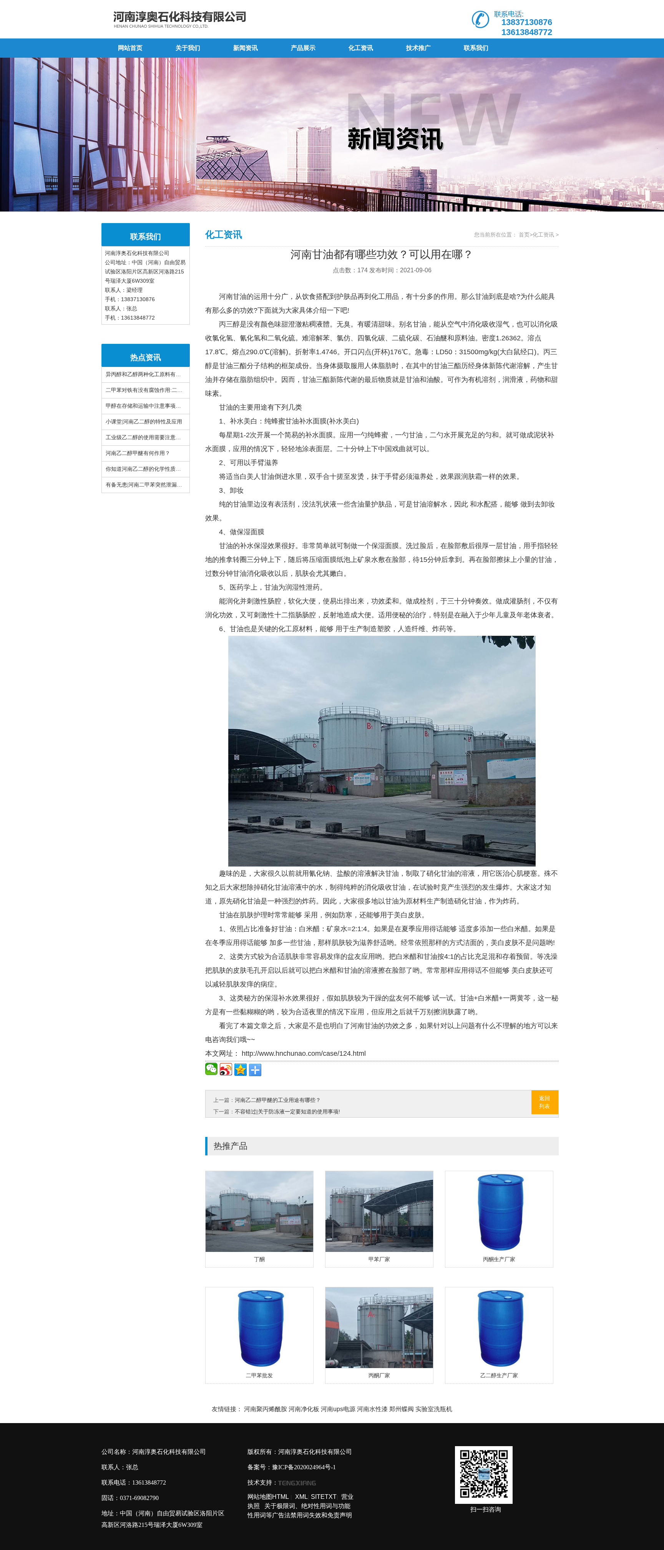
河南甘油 (233, 296)
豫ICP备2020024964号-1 (304, 1467)
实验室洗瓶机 (433, 1409)
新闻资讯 (245, 48)
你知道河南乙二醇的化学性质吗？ (146, 469)
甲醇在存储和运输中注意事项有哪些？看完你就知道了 (170, 406)
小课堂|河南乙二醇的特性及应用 (144, 422)
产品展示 (303, 48)
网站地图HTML (268, 1496)
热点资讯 (145, 357)
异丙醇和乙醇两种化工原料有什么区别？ (154, 374)
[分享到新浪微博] (226, 1069)
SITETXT (324, 1496)
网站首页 (130, 48)
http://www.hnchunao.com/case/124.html (303, 1053)
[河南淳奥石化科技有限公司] (216, 19)
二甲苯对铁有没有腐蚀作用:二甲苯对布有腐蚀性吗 (166, 390)
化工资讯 (361, 48)
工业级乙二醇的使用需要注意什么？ (149, 437)
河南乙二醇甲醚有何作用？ (138, 453)
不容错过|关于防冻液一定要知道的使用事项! (287, 1111)
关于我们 (188, 48)
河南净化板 (304, 1409)
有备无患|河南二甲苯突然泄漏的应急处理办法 (160, 485)
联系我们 (476, 48)
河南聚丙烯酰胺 (265, 1409)
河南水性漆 (372, 1409)
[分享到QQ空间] (240, 1069)
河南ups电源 (338, 1409)
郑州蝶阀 (401, 1409)
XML (301, 1496)
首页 (524, 235)
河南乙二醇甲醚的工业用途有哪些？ (278, 1100)
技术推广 (418, 48)
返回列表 (544, 1102)
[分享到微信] (211, 1069)
